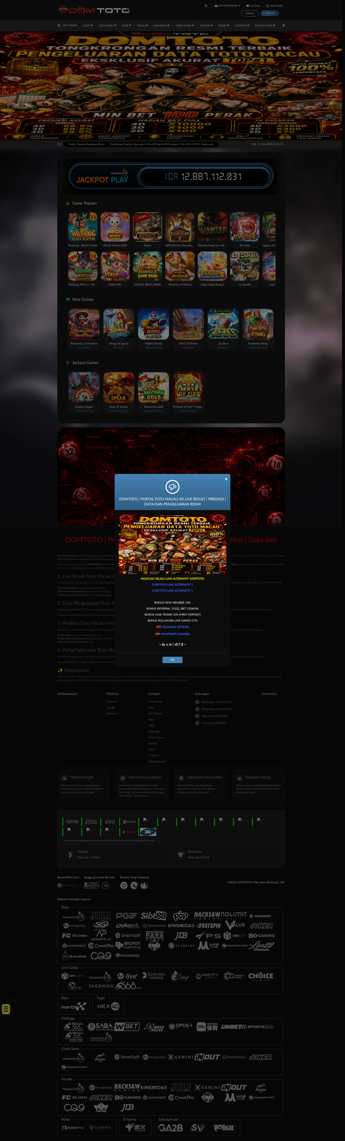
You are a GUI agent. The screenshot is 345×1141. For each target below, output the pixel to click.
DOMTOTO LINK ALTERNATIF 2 (172, 590)
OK (172, 660)
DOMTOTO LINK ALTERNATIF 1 (172, 584)
